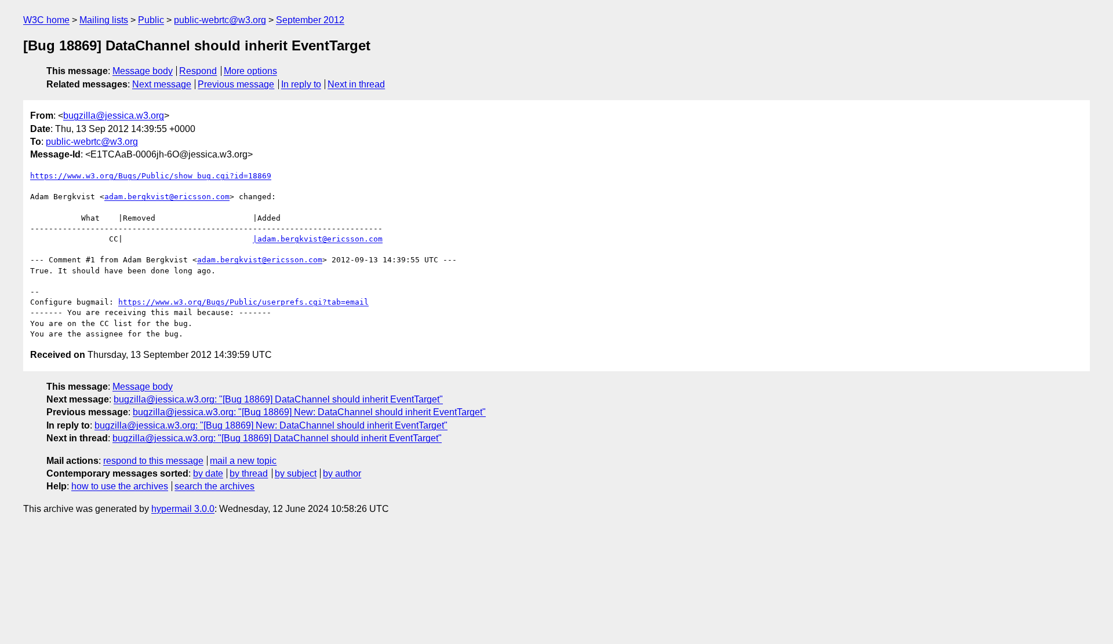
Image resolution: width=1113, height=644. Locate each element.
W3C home (46, 20)
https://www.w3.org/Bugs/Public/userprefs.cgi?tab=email (243, 302)
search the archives (214, 486)
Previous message (236, 84)
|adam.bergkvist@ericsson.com (318, 239)
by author (342, 473)
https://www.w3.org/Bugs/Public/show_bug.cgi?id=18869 (150, 175)
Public (151, 20)
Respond (198, 71)
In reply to (301, 84)
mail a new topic (243, 461)
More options (250, 71)
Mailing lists (103, 20)
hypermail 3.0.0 (182, 509)
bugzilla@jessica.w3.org (113, 115)
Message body (142, 71)
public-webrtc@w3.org (220, 20)
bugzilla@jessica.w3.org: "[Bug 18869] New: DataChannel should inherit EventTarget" (309, 412)
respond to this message (153, 461)
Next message (161, 84)
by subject (296, 473)
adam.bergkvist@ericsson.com (167, 196)
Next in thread (356, 84)
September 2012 (310, 20)
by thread (249, 473)
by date (208, 473)
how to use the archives (119, 486)
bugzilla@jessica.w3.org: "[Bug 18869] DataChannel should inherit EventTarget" (278, 399)
